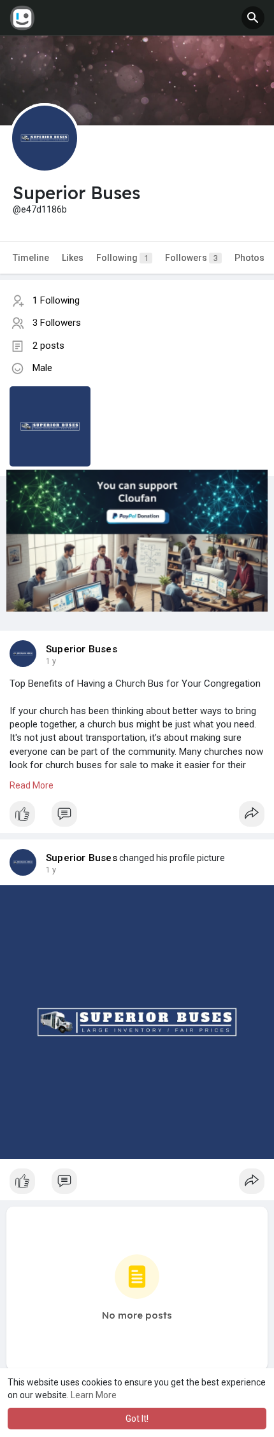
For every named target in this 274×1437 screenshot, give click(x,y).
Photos (249, 258)
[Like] (137, 817)
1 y (51, 661)
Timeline (31, 258)
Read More (32, 785)
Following (122, 258)
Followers (191, 258)
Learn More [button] (94, 1395)
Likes (72, 258)
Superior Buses (81, 649)
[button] (253, 17)
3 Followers (56, 322)
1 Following (56, 300)
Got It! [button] (137, 1418)
